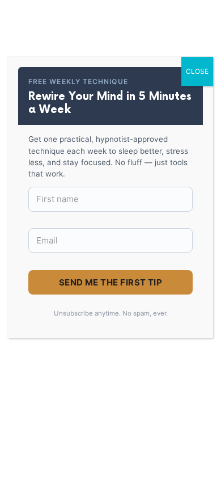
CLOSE (197, 71)
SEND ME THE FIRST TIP (110, 282)
